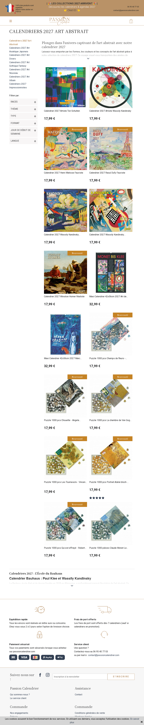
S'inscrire (121, 676)
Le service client (18, 698)
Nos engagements (19, 713)
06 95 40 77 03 (133, 7)
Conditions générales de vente (90, 713)
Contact (78, 694)
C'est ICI (72, 10)
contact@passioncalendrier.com (126, 10)
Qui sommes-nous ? (20, 694)
